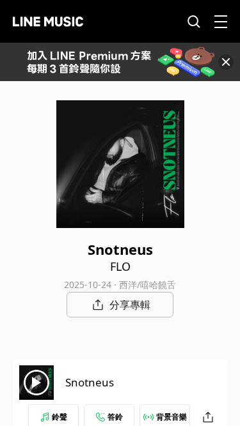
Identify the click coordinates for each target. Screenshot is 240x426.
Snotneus (89, 382)
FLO (120, 266)
